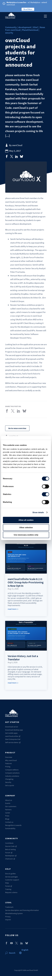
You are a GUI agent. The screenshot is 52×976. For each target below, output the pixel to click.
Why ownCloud (11, 760)
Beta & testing (10, 849)
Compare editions (12, 770)
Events (7, 803)
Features (8, 763)
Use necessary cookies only (26, 535)
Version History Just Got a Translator (23, 657)
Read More (27, 9)
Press (7, 816)
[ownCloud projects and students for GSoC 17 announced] (6, 156)
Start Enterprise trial (12, 739)
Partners (8, 809)
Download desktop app (14, 730)
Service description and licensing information (22, 910)
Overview (8, 757)
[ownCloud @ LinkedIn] (21, 943)
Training (8, 889)
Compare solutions (12, 773)
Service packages (11, 877)
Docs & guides (10, 873)
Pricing (7, 766)
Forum (7, 852)
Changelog (9, 779)
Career (7, 813)
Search (12, 952)
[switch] (45, 486)
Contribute (9, 843)
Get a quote (9, 785)
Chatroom (9, 859)
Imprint (8, 919)
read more (12, 609)
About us (8, 800)
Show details (38, 512)
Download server (11, 727)
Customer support (12, 880)
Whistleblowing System (14, 913)
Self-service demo (11, 742)
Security (8, 782)
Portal (7, 886)
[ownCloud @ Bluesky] (21, 156)
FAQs (7, 883)
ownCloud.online (11, 736)
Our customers (10, 806)
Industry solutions (12, 776)
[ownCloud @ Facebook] (6, 943)
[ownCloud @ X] (16, 943)
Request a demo (11, 892)
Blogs (7, 819)
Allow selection (26, 527)
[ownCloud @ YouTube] (11, 943)
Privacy (8, 916)
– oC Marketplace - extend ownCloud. (27, 3)
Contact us (9, 822)
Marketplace (9, 855)
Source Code (10, 846)
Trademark (9, 907)
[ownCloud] (10, 15)
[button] (25, 949)
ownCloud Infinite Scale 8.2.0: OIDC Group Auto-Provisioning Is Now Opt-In (25, 582)
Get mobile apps (11, 733)
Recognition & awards (13, 825)
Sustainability (10, 828)
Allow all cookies (26, 520)
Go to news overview (17, 428)
